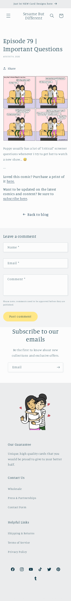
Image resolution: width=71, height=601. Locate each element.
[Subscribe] (58, 367)
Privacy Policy (17, 551)
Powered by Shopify (51, 598)
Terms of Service (19, 542)
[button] (8, 15)
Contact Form (17, 507)
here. (11, 181)
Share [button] (12, 68)
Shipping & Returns (21, 533)
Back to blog (38, 214)
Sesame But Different (28, 598)
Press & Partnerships (22, 498)
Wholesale (15, 488)
